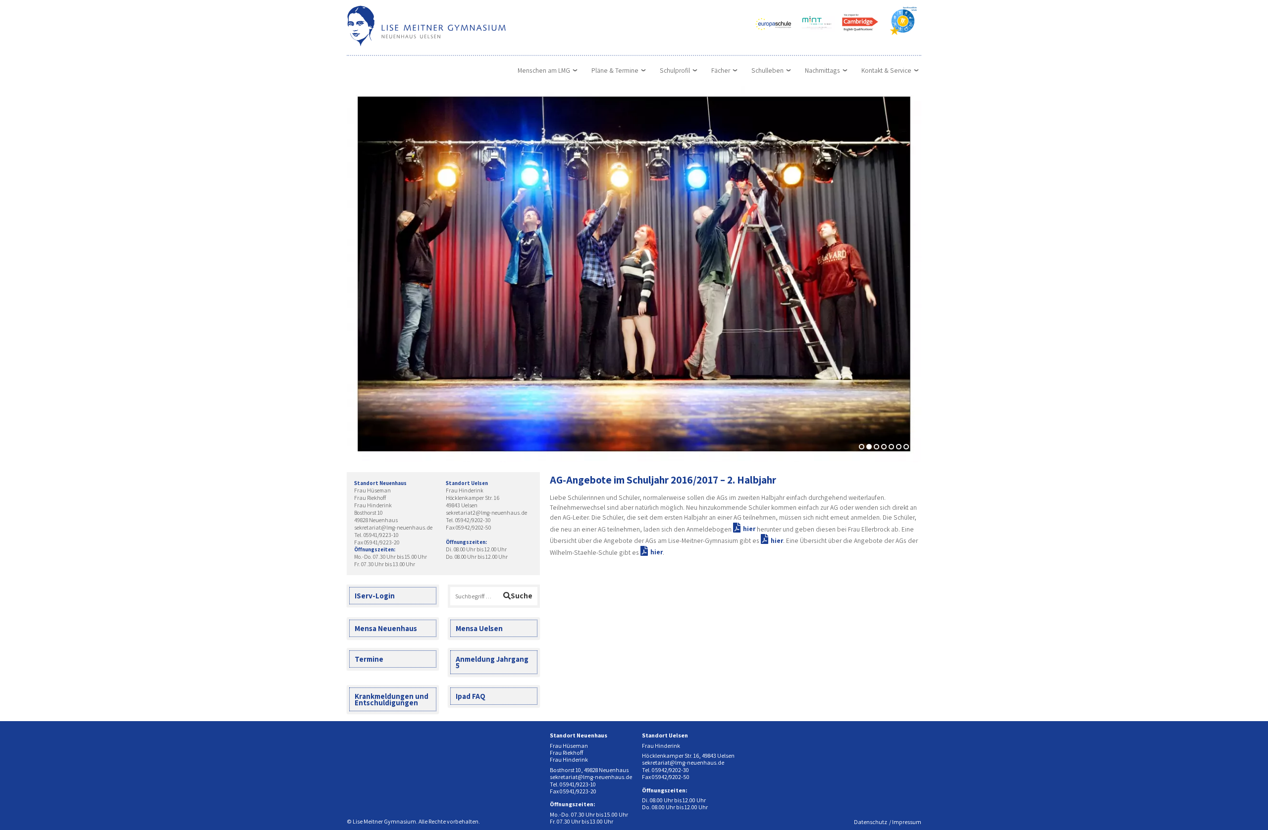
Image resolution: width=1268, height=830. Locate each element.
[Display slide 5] (891, 446)
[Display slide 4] (884, 446)
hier (749, 528)
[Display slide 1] (861, 446)
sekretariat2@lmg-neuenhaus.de (486, 512)
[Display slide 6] (898, 446)
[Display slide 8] (913, 446)
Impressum (906, 822)
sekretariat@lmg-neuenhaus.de (393, 527)
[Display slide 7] (906, 446)
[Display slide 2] (869, 446)
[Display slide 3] (876, 446)
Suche (521, 595)
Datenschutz (870, 822)
